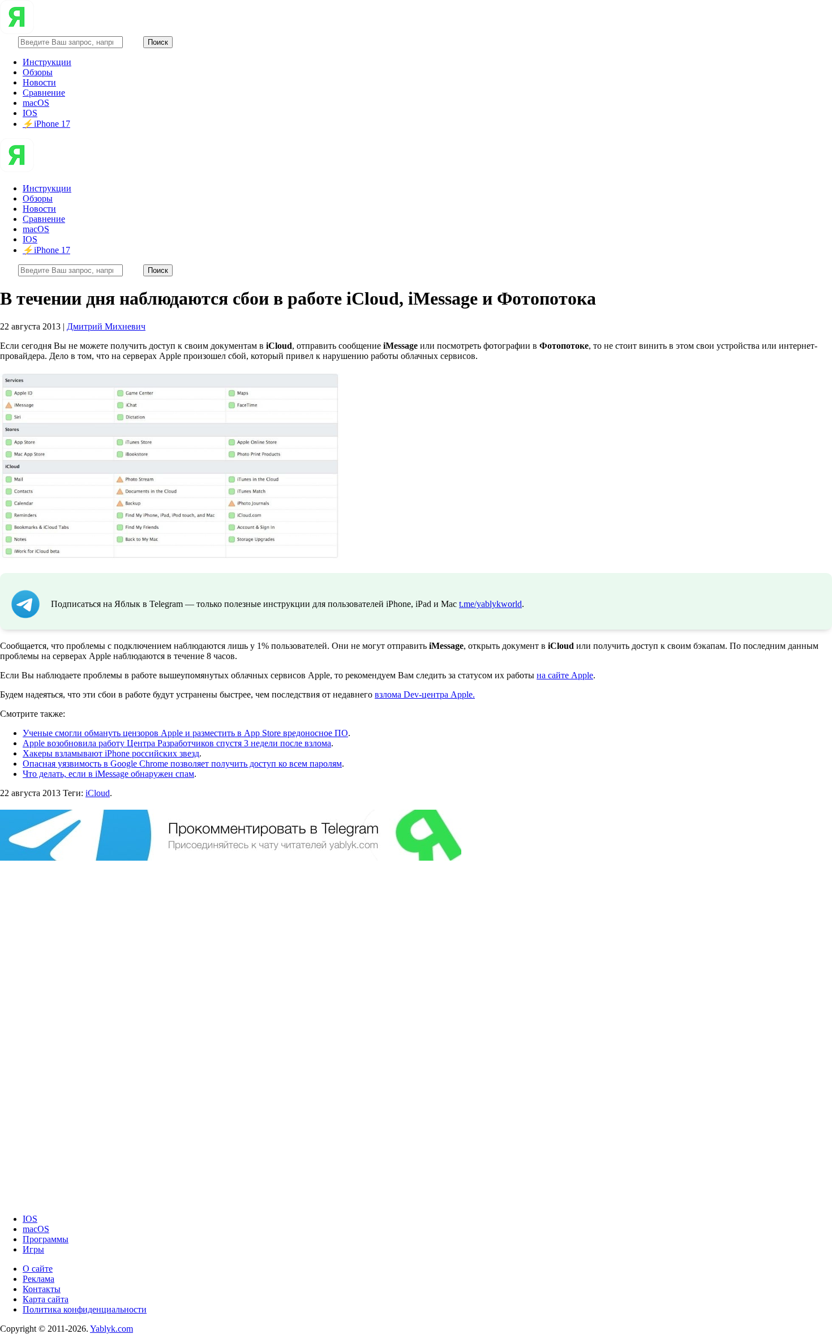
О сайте (38, 1268)
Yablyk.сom (111, 1328)
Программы (45, 1239)
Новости (39, 82)
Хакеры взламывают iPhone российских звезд (111, 753)
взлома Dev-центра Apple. (425, 694)
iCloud (97, 793)
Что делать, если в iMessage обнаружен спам (108, 774)
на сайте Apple (565, 675)
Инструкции (47, 62)
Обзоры (38, 72)
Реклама (38, 1279)
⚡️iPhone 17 (46, 124)
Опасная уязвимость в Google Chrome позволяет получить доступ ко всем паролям (182, 763)
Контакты (42, 1289)
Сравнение (44, 92)
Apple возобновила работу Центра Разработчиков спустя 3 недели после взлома (177, 743)
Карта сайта (45, 1299)
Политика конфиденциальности (85, 1309)
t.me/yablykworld (490, 604)
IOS (30, 113)
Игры (33, 1249)
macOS (36, 103)
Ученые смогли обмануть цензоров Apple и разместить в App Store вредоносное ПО (185, 733)
